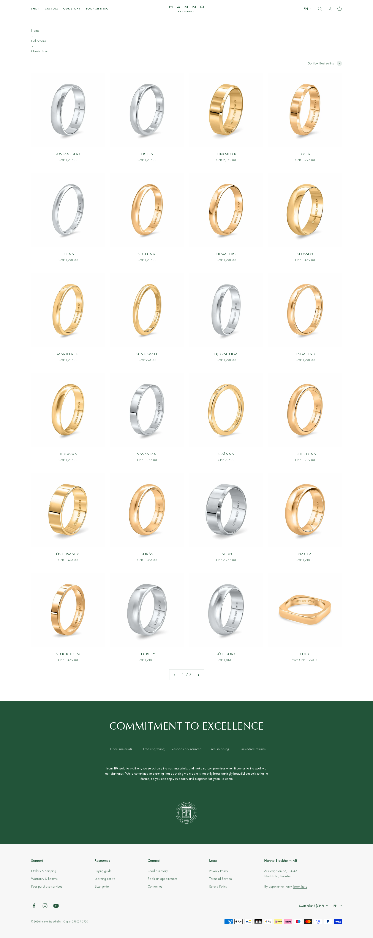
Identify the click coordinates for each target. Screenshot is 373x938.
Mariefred (68, 354)
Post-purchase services (46, 886)
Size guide (102, 886)
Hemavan (67, 454)
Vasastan (147, 454)
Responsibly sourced (186, 749)
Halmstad (305, 354)
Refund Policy (218, 886)
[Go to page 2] (198, 675)
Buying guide (103, 871)
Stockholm (68, 654)
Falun (226, 554)
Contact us (155, 886)
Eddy (305, 654)
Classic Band (40, 51)
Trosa (147, 154)
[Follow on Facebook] (34, 906)
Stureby (147, 654)
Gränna (226, 454)
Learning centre (105, 878)
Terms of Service (220, 878)
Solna (68, 254)
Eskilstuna (305, 454)
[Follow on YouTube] (56, 906)
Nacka (305, 554)
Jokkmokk (226, 154)
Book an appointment (162, 878)
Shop (35, 9)
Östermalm (68, 554)
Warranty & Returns (44, 878)
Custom (51, 9)
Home (35, 30)
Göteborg (226, 654)
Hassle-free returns (252, 749)
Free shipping (219, 749)
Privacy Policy (218, 871)
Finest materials (121, 749)
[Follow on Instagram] (45, 906)
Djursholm (225, 354)
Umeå (304, 154)
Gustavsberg (68, 154)
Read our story (158, 871)
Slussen (305, 254)
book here (300, 886)
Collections (38, 41)
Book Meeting (97, 9)
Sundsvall (147, 354)
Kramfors (226, 254)
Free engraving (153, 749)
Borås (147, 554)
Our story (71, 9)
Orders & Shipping (43, 871)
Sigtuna (146, 254)
